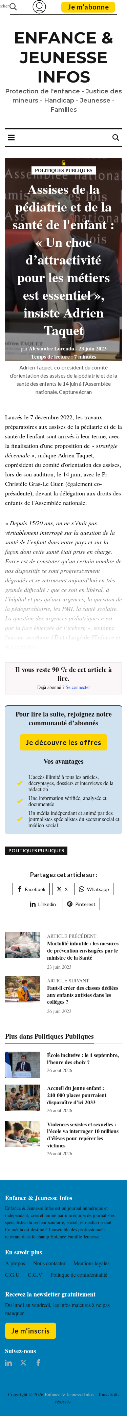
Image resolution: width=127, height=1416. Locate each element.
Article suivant (68, 980)
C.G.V (35, 1274)
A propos (15, 1263)
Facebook (35, 889)
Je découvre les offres (63, 742)
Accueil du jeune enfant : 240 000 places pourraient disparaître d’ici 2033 (76, 1095)
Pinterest (85, 904)
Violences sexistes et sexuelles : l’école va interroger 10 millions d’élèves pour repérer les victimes (83, 1134)
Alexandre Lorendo (47, 348)
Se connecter (78, 687)
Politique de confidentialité (78, 1274)
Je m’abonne (88, 7)
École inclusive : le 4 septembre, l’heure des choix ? (83, 1058)
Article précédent (72, 936)
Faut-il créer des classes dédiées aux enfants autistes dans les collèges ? (82, 995)
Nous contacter (49, 1263)
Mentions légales (91, 1263)
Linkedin (47, 904)
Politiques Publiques (63, 170)
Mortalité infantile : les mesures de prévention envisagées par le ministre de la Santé (83, 950)
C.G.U (12, 1274)
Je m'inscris (30, 1331)
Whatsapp (98, 889)
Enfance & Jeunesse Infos (63, 57)
